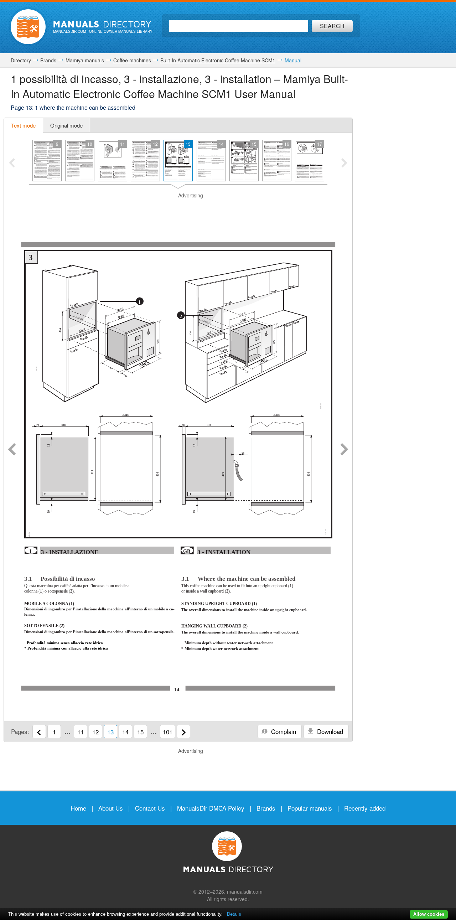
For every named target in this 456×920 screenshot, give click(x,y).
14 (125, 731)
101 (167, 731)
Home (78, 807)
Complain (282, 731)
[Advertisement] (178, 208)
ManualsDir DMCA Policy (210, 807)
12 (95, 731)
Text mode (23, 125)
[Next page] (344, 450)
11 (80, 731)
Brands (265, 807)
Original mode (66, 125)
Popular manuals (309, 807)
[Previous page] (12, 450)
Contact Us (150, 807)
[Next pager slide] (344, 163)
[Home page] (28, 26)
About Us (110, 807)
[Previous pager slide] (12, 163)
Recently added (364, 807)
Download (329, 731)
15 (140, 731)
